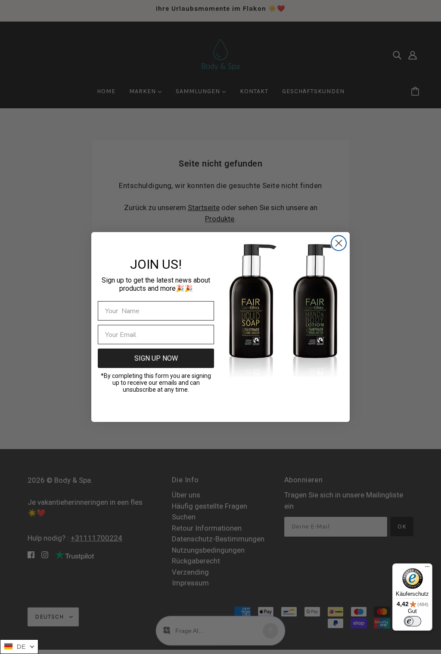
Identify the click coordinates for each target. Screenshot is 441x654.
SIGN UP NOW (156, 358)
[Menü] (427, 568)
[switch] (412, 621)
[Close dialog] (338, 243)
